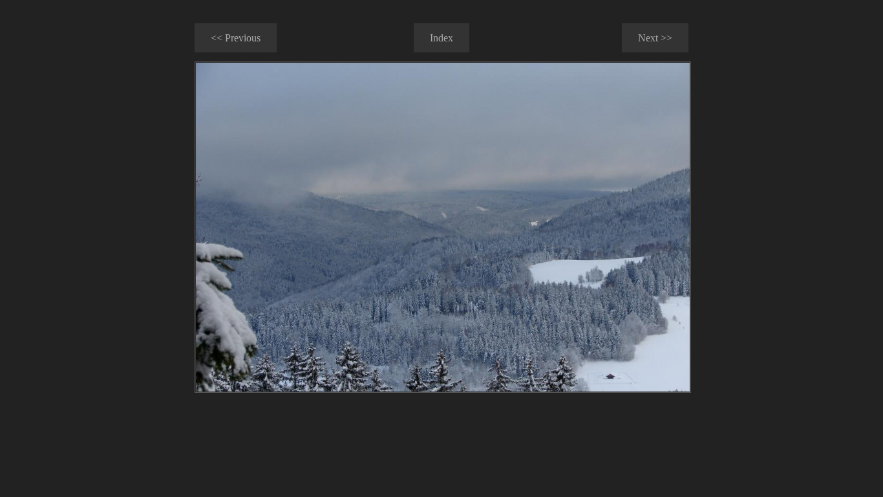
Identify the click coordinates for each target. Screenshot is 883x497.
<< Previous (236, 37)
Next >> (655, 37)
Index (441, 37)
